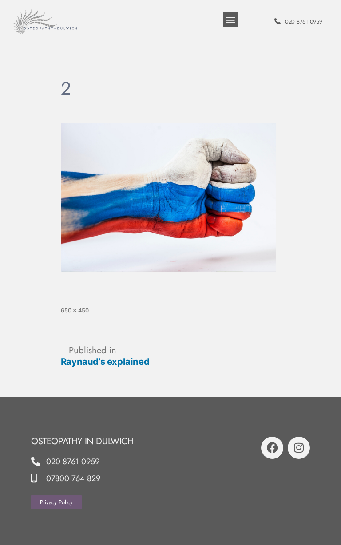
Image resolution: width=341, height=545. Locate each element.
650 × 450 (75, 310)
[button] (230, 19)
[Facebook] (272, 448)
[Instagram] (299, 448)
